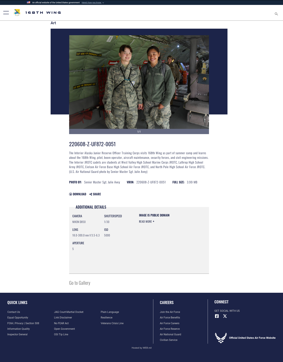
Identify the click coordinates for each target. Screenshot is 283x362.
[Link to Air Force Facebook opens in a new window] (216, 316)
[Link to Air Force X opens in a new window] (225, 316)
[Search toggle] (277, 12)
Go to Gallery (79, 282)
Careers (167, 302)
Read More (146, 221)
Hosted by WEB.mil (141, 347)
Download (79, 194)
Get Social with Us (227, 310)
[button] (93, 2)
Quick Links (17, 302)
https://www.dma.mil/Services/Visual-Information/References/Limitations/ (159, 253)
